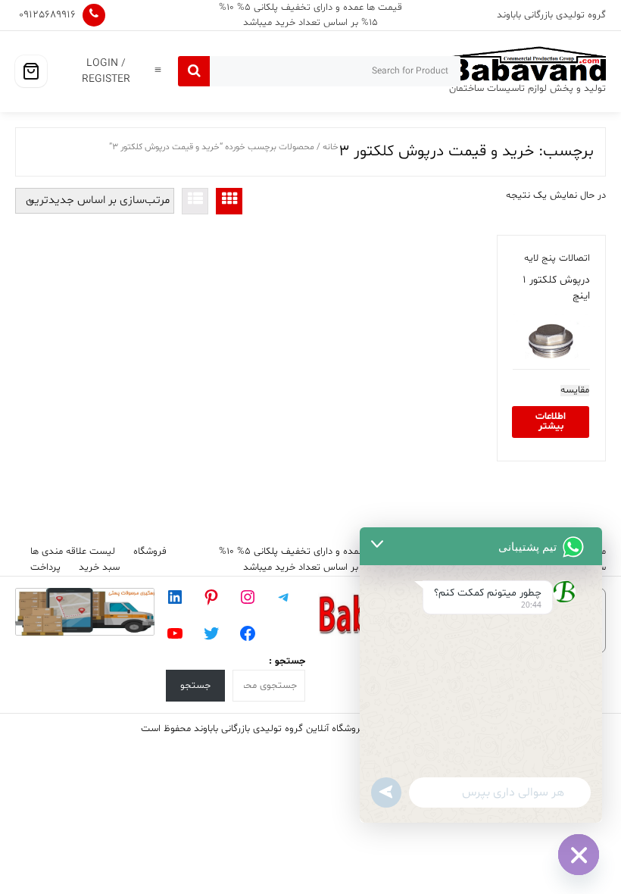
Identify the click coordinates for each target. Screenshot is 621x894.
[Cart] (31, 71)
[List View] (195, 201)
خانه (331, 147)
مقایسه (574, 390)
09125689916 (47, 15)
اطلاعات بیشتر (550, 421)
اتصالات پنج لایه (557, 258)
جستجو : (287, 661)
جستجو (195, 685)
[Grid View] (229, 201)
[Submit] (194, 71)
